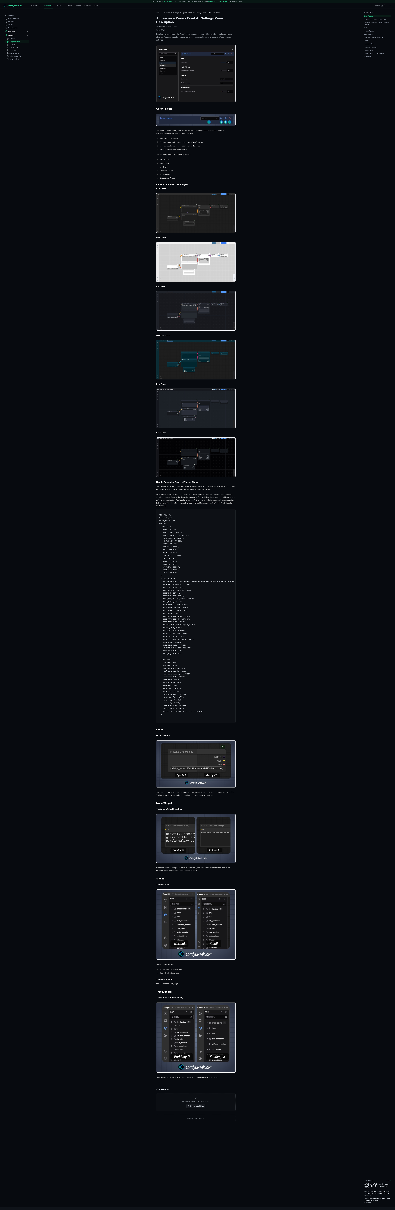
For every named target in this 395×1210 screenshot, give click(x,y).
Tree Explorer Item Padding (374, 53)
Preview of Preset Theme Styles (376, 19)
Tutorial (69, 6)
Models (78, 6)
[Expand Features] (27, 31)
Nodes (59, 6)
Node (366, 28)
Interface (47, 6)
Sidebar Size (369, 44)
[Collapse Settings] (27, 35)
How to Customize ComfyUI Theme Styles (377, 23)
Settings (176, 13)
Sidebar (366, 40)
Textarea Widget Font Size (374, 37)
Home (158, 13)
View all (388, 1181)
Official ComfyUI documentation (218, 1)
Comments (367, 57)
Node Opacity (369, 31)
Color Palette (368, 16)
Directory (87, 6)
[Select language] (386, 6)
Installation (34, 6)
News (96, 6)
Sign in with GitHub (197, 1106)
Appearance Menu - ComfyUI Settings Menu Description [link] (201, 13)
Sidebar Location (371, 47)
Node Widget (368, 34)
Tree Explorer (368, 50)
